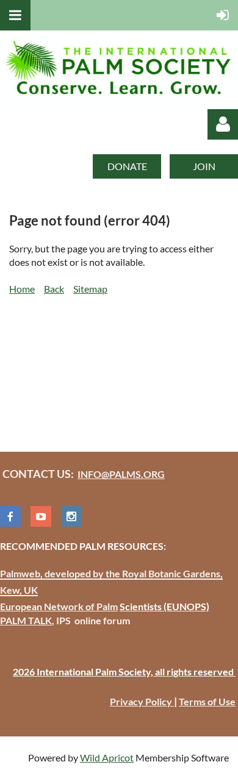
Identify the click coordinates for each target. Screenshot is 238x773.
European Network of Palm (59, 606)
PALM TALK (26, 620)
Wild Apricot (107, 757)
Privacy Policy (142, 701)
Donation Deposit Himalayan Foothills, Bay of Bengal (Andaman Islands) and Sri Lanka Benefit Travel (110, 359)
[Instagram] (71, 516)
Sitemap (90, 288)
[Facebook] (10, 516)
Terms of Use (207, 701)
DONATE (127, 166)
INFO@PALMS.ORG (121, 474)
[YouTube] (41, 516)
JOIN (204, 166)
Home (22, 288)
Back (54, 288)
